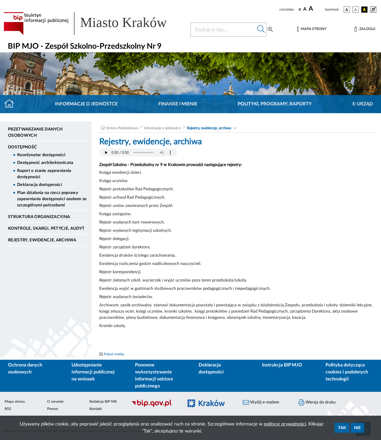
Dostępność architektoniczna (45, 163)
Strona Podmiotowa (122, 128)
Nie (357, 428)
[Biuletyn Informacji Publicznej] (155, 406)
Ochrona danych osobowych (25, 368)
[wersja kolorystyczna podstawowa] (347, 9)
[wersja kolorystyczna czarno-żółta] (364, 9)
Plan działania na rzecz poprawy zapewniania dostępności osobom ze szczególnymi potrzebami (52, 199)
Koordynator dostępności (41, 155)
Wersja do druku (320, 402)
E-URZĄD (362, 104)
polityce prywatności (285, 424)
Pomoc (52, 409)
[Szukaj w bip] (261, 30)
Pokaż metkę (114, 354)
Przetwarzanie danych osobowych (35, 132)
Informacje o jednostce (86, 104)
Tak (342, 428)
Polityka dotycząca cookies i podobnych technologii (347, 372)
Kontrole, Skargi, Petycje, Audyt (46, 228)
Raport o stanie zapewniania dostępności (44, 174)
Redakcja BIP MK (103, 401)
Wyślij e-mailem (264, 402)
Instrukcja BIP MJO (282, 365)
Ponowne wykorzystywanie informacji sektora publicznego (154, 375)
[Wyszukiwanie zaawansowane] (270, 29)
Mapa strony (15, 401)
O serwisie (55, 401)
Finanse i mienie (177, 104)
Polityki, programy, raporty (275, 104)
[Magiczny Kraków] (210, 406)
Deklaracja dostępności (39, 185)
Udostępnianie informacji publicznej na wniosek (93, 372)
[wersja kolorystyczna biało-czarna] (355, 9)
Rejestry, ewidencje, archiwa (42, 240)
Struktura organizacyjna (39, 217)
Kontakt (95, 409)
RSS (8, 409)
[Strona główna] (11, 104)
